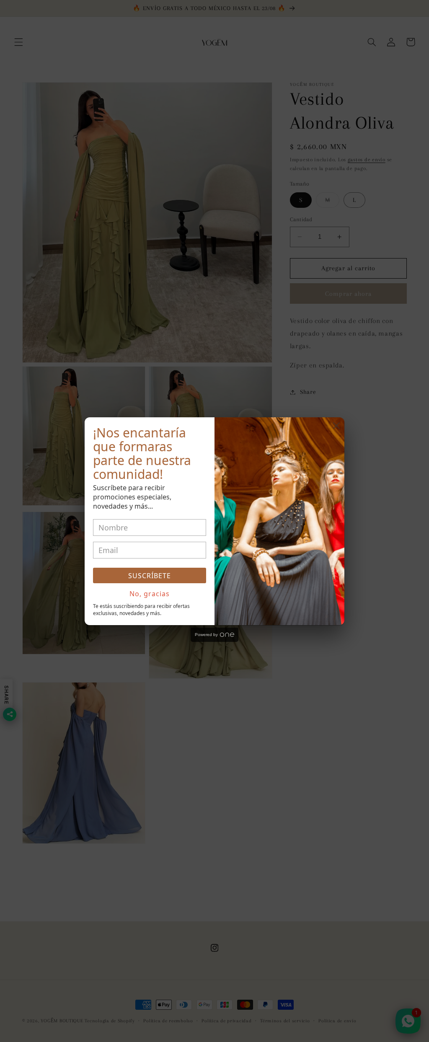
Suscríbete (149, 575)
